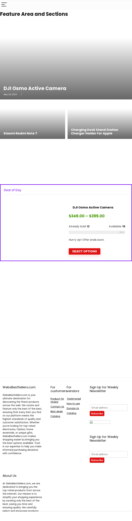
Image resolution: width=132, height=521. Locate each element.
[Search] (127, 4)
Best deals (57, 411)
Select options (84, 251)
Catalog (55, 416)
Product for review (57, 400)
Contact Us (57, 406)
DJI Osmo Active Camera (92, 207)
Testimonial (74, 398)
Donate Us (73, 408)
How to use (73, 403)
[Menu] (4, 4)
